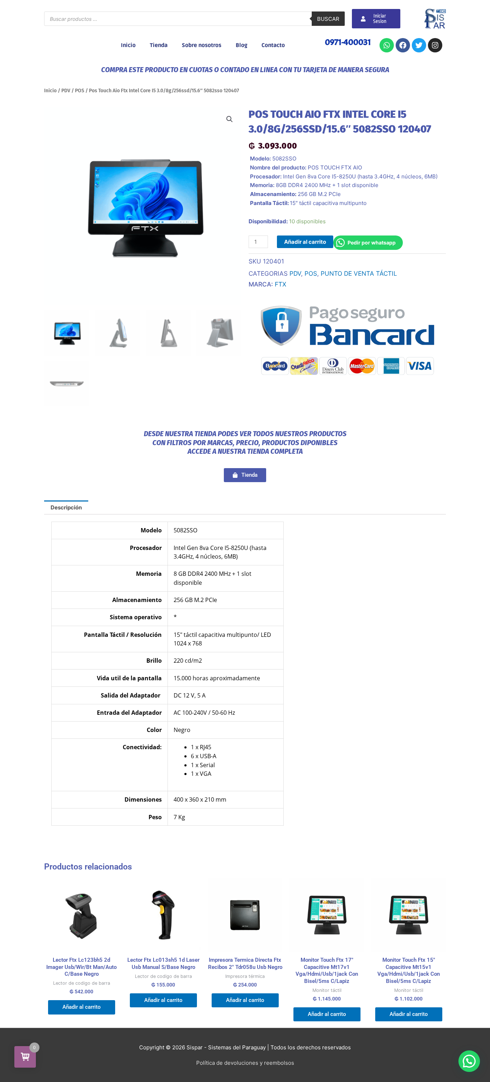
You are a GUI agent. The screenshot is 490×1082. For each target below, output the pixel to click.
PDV (65, 91)
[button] (229, 119)
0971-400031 (348, 42)
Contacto (273, 45)
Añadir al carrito (305, 241)
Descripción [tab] (66, 507)
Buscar (328, 18)
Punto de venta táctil (359, 273)
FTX (280, 284)
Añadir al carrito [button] (81, 1007)
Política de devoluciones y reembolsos (245, 1062)
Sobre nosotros (201, 45)
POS (79, 91)
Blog (241, 45)
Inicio (128, 45)
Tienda (159, 45)
